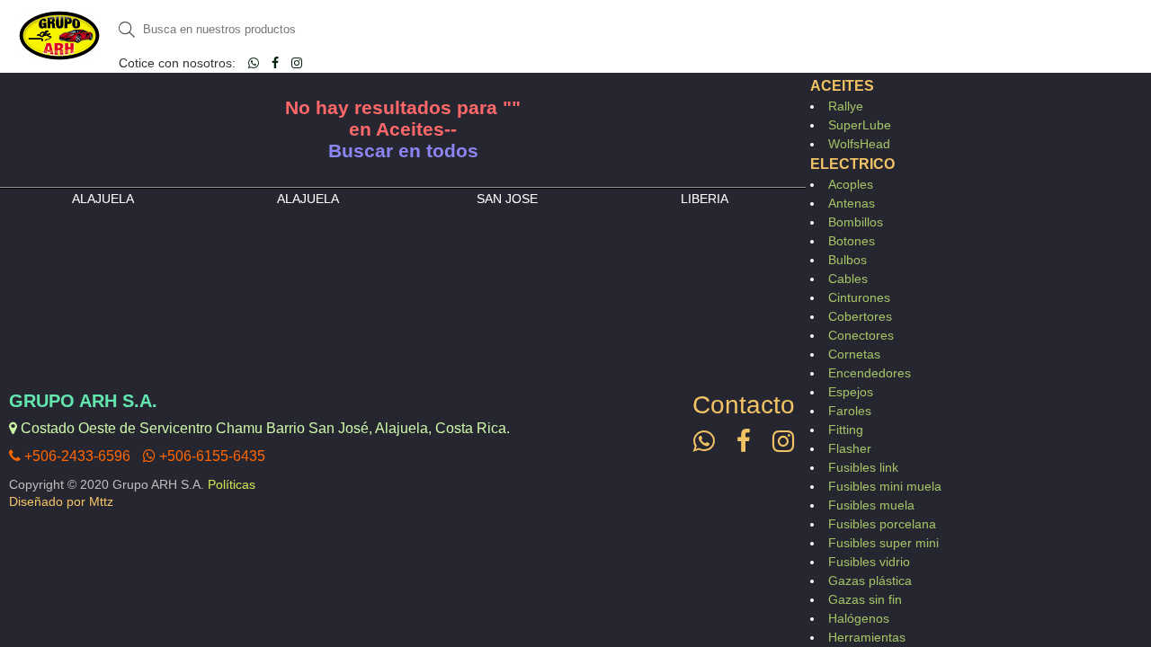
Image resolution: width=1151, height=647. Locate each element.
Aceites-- (416, 129)
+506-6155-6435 (210, 456)
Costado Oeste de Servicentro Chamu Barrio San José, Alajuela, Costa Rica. (263, 428)
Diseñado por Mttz (61, 501)
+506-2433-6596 (75, 456)
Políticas (231, 484)
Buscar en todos (403, 150)
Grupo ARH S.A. (83, 401)
